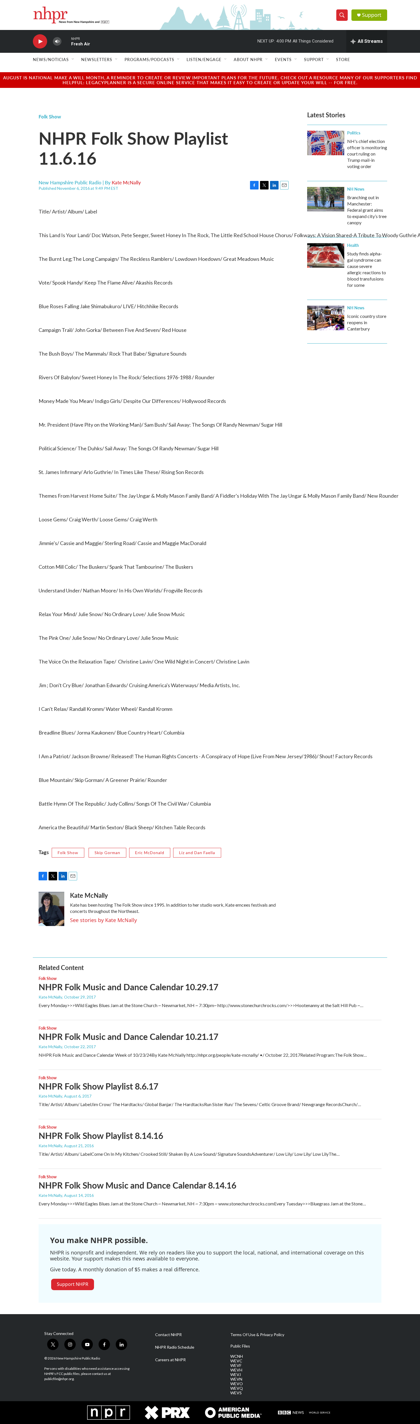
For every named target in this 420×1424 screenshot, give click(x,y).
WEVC (236, 1361)
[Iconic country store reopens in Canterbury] (325, 318)
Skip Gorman (107, 852)
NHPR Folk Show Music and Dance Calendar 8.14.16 (137, 1185)
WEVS (236, 1393)
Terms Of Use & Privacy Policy (257, 1334)
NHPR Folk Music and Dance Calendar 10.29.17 (128, 987)
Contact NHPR (168, 1334)
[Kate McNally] (51, 909)
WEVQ (236, 1388)
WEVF (235, 1365)
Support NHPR (72, 1284)
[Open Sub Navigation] (73, 59)
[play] (40, 41)
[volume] (57, 41)
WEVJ (235, 1374)
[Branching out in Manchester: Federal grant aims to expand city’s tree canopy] (325, 199)
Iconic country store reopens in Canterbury (366, 322)
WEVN (236, 1379)
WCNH (236, 1356)
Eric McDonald (149, 852)
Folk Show (50, 116)
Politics (353, 133)
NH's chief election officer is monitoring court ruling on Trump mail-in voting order (367, 153)
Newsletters (96, 59)
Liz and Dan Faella (197, 852)
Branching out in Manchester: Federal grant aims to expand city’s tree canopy (367, 210)
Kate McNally (126, 182)
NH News (355, 189)
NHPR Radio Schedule (174, 1347)
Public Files (240, 1346)
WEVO (236, 1383)
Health (353, 245)
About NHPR (248, 59)
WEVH (236, 1370)
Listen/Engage (204, 59)
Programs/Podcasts (149, 59)
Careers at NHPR (170, 1360)
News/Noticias (51, 59)
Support (371, 15)
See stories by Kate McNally (103, 920)
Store (343, 59)
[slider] (66, 41)
